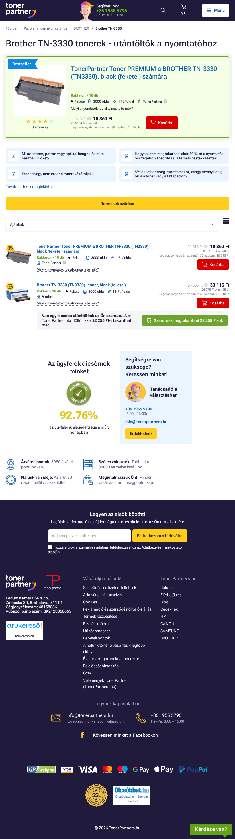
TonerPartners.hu (178, 578)
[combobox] (112, 224)
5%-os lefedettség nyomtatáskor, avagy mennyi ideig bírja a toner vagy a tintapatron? (179, 174)
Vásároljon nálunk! (102, 578)
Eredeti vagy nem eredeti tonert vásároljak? (57, 174)
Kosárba (165, 122)
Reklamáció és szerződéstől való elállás (117, 609)
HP (163, 616)
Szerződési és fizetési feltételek (109, 587)
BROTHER (81, 28)
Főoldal (11, 28)
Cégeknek (169, 609)
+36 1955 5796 (111, 10)
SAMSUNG (169, 631)
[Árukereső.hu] (24, 628)
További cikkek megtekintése (30, 186)
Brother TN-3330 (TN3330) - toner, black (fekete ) (81, 285)
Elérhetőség (170, 594)
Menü (219, 10)
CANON (167, 623)
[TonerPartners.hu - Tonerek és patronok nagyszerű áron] (21, 10)
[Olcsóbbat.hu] (132, 790)
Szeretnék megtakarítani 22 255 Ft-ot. (188, 320)
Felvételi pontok (96, 638)
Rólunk (166, 587)
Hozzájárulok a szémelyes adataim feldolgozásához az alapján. (115, 549)
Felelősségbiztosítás (101, 666)
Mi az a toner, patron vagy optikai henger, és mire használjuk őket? (63, 156)
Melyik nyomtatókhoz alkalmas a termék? (102, 109)
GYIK (87, 673)
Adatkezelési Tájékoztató (162, 547)
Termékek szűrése (117, 203)
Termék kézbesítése (100, 616)
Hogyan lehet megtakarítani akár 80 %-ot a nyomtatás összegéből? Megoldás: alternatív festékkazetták (179, 156)
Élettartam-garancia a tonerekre (111, 658)
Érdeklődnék (141, 433)
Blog (164, 602)
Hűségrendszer (96, 631)
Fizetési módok (96, 623)
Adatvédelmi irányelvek (103, 594)
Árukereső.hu (24, 636)
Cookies (90, 602)
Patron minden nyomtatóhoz (45, 28)
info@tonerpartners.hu (146, 421)
